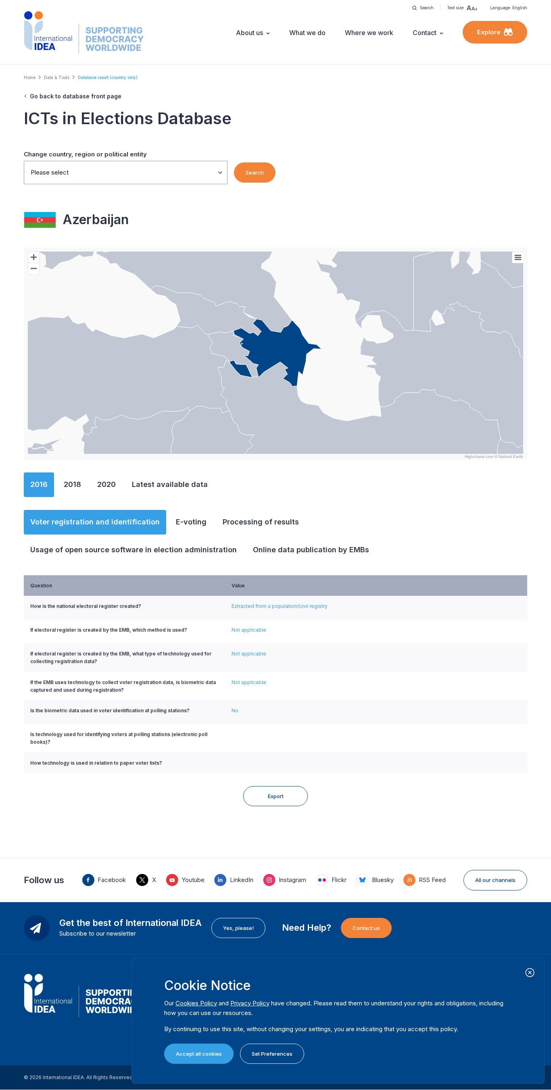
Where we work (369, 33)
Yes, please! (238, 928)
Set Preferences (272, 1053)
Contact (424, 33)
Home (29, 77)
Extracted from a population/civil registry (280, 606)
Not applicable (249, 630)
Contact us (366, 928)
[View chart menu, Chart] (518, 257)
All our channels (495, 880)
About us (249, 33)
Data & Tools (56, 77)
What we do (307, 33)
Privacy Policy (249, 1003)
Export (276, 796)
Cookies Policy (196, 1003)
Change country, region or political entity (85, 154)
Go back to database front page (75, 96)
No (235, 710)
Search (255, 172)
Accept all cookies (199, 1053)
